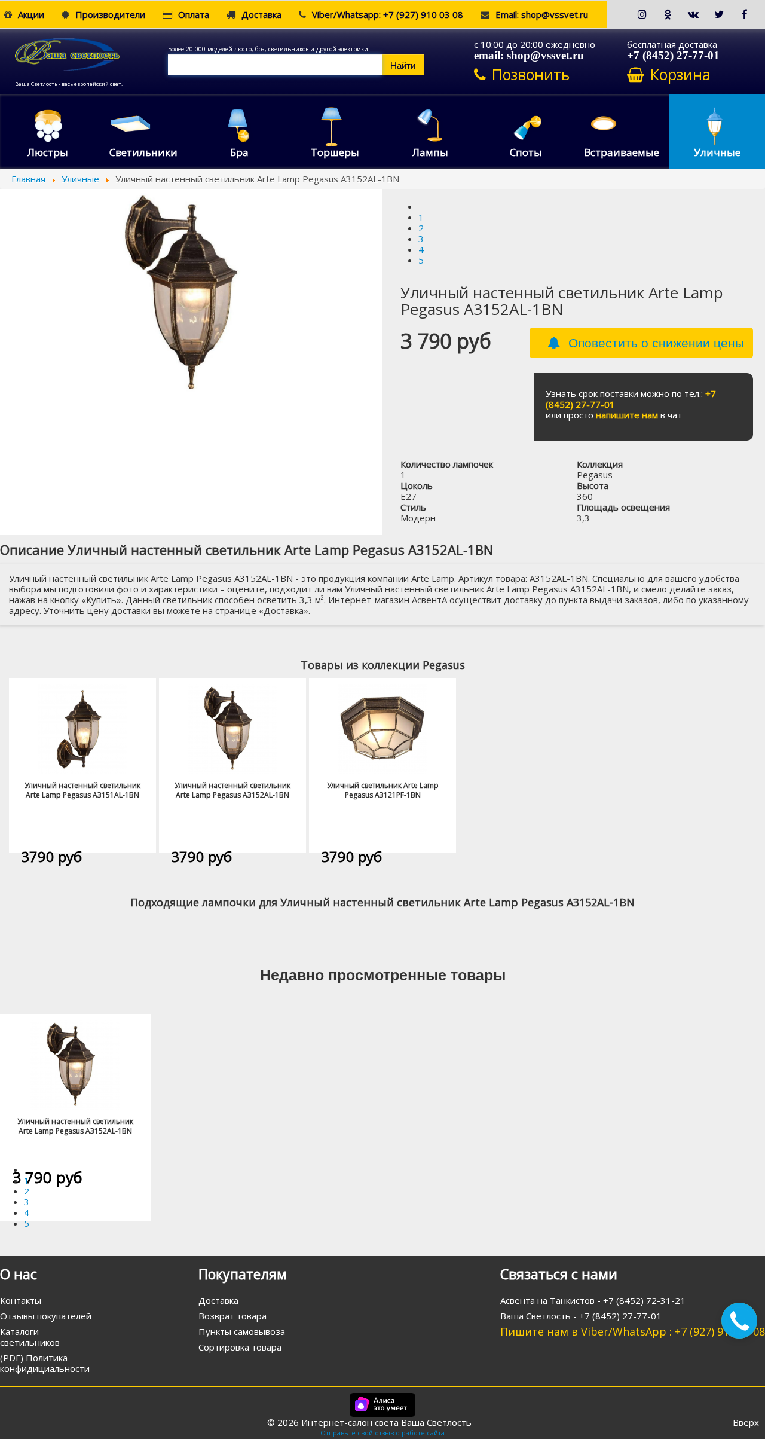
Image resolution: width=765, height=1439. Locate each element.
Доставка (218, 1300)
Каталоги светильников (30, 1336)
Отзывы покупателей (45, 1316)
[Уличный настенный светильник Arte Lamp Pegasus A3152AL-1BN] (232, 728)
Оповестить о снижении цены (656, 342)
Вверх (746, 1422)
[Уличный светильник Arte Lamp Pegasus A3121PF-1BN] (382, 728)
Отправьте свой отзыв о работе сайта (382, 1432)
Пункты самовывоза (241, 1331)
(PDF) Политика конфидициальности (45, 1363)
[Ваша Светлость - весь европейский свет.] (91, 53)
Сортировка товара (239, 1347)
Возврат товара (232, 1316)
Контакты (20, 1300)
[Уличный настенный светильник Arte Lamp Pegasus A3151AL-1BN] (82, 728)
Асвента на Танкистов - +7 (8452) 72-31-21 (593, 1300)
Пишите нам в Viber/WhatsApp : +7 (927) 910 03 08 (632, 1331)
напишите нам (627, 415)
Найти (402, 65)
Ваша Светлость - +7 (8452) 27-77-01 (581, 1316)
